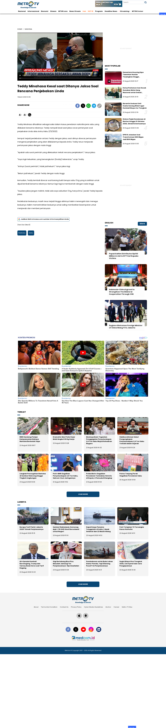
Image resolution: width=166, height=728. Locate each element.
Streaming (124, 11)
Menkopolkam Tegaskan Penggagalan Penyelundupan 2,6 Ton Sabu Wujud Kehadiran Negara (99, 440)
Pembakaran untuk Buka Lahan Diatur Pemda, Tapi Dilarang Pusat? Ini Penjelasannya (99, 563)
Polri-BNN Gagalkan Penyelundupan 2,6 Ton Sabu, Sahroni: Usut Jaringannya (65, 476)
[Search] (145, 2)
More (142, 223)
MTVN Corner (137, 11)
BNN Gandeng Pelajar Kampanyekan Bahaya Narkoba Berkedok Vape (30, 439)
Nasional (22, 11)
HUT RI (90, 11)
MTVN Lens (63, 11)
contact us (64, 607)
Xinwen (53, 11)
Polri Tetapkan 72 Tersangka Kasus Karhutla (131, 528)
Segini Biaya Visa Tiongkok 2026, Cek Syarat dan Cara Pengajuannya (130, 563)
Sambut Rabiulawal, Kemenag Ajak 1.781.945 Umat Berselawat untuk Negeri (66, 529)
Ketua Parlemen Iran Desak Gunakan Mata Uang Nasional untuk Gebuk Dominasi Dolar (134, 91)
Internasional (33, 11)
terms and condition (49, 607)
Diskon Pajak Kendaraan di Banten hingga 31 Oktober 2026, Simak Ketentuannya (134, 121)
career (116, 607)
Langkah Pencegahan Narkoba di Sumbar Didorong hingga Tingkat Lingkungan (33, 476)
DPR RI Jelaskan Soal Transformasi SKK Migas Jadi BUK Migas (133, 137)
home (19, 29)
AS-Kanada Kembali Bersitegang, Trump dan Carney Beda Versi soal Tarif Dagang (32, 564)
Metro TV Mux (127, 607)
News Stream (75, 11)
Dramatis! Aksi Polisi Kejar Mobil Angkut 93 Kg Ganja (64, 438)
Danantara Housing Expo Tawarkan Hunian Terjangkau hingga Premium (133, 75)
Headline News (111, 11)
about (36, 607)
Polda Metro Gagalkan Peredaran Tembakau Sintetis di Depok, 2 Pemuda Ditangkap (99, 476)
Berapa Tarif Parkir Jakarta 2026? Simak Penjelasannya (31, 528)
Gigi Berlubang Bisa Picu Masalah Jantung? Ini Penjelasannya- (66, 563)
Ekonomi (44, 11)
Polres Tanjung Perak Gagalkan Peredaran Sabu (130, 475)
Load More (83, 494)
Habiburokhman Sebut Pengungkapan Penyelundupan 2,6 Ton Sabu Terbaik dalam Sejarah (131, 440)
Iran (84, 11)
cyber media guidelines (93, 607)
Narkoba (21, 233)
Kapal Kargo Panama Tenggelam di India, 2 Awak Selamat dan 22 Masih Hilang (98, 529)
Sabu (31, 233)
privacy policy (76, 607)
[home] (83, 600)
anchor (108, 607)
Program (99, 11)
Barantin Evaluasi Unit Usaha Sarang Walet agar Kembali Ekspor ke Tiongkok (135, 105)
